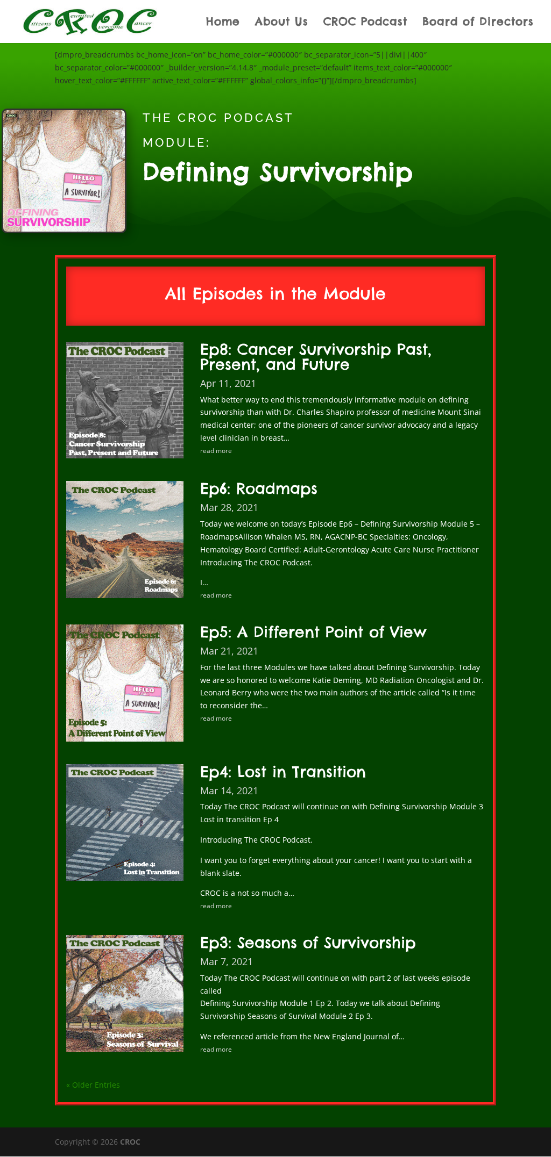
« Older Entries (93, 1085)
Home (223, 23)
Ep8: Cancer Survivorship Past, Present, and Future (316, 356)
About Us (281, 23)
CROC (130, 1142)
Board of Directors (478, 23)
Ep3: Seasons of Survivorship (308, 942)
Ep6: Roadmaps (258, 488)
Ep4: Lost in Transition (283, 771)
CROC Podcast (365, 23)
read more (216, 450)
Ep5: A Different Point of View (313, 631)
